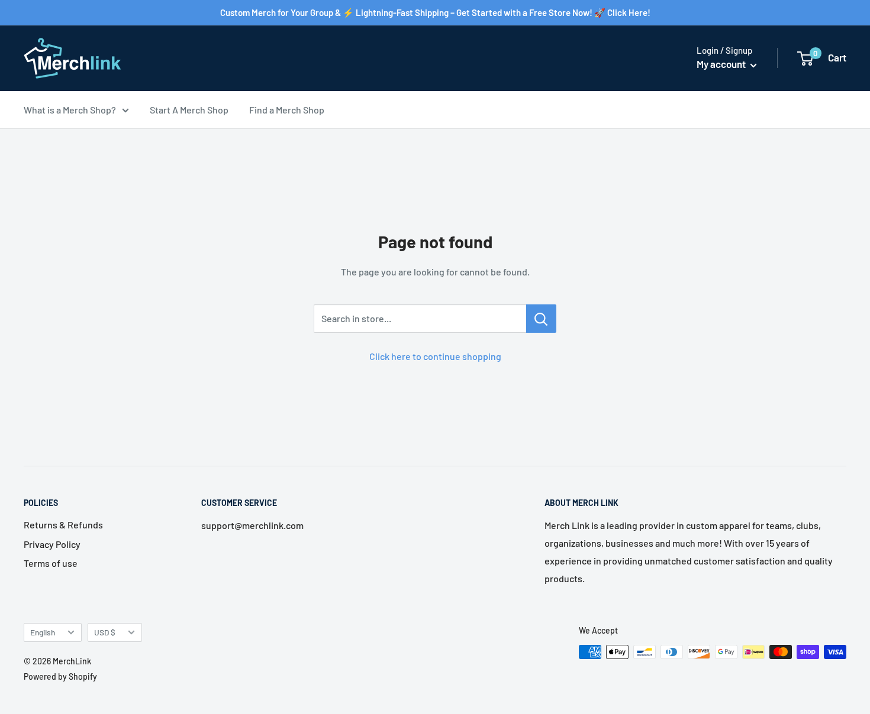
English (42, 632)
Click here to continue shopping (435, 356)
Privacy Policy (52, 544)
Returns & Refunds (63, 524)
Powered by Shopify (60, 676)
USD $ (104, 632)
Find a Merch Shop (286, 109)
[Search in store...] (541, 318)
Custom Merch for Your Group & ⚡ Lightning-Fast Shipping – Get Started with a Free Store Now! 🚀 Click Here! (435, 12)
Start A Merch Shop (189, 109)
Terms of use (51, 563)
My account (722, 64)
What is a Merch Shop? (70, 109)
